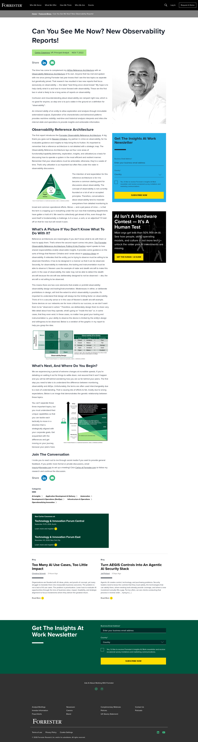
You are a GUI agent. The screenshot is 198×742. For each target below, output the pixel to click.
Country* (117, 170)
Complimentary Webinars (111, 707)
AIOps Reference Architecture (80, 70)
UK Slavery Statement (109, 714)
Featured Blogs (45, 13)
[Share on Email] (52, 63)
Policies (104, 710)
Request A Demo (187, 5)
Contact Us (139, 707)
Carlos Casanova (42, 52)
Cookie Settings (66, 732)
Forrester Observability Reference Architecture (80, 135)
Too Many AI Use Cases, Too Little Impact (60, 566)
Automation (85, 496)
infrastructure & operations (78, 499)
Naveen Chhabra (59, 139)
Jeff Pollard (105, 573)
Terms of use (37, 732)
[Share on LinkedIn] (44, 63)
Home (34, 13)
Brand (68, 714)
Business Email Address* (123, 159)
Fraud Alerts (37, 714)
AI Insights (36, 496)
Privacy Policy (50, 732)
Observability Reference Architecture (48, 73)
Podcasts (138, 710)
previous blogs (89, 253)
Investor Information (40, 710)
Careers (69, 710)
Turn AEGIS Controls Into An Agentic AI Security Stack (131, 566)
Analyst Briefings (38, 707)
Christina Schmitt (39, 573)
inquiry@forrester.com (41, 467)
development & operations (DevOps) (47, 499)
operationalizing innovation (43, 502)
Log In (173, 5)
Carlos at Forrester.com (85, 467)
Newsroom (70, 707)
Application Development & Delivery (60, 496)
